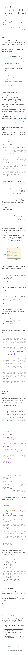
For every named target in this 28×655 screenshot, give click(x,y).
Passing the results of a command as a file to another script (14, 636)
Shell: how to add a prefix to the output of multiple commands (13, 633)
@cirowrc (23, 598)
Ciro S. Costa (14, 27)
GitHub (10, 646)
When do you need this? (11, 75)
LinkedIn (18, 646)
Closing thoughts (9, 85)
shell (25, 29)
